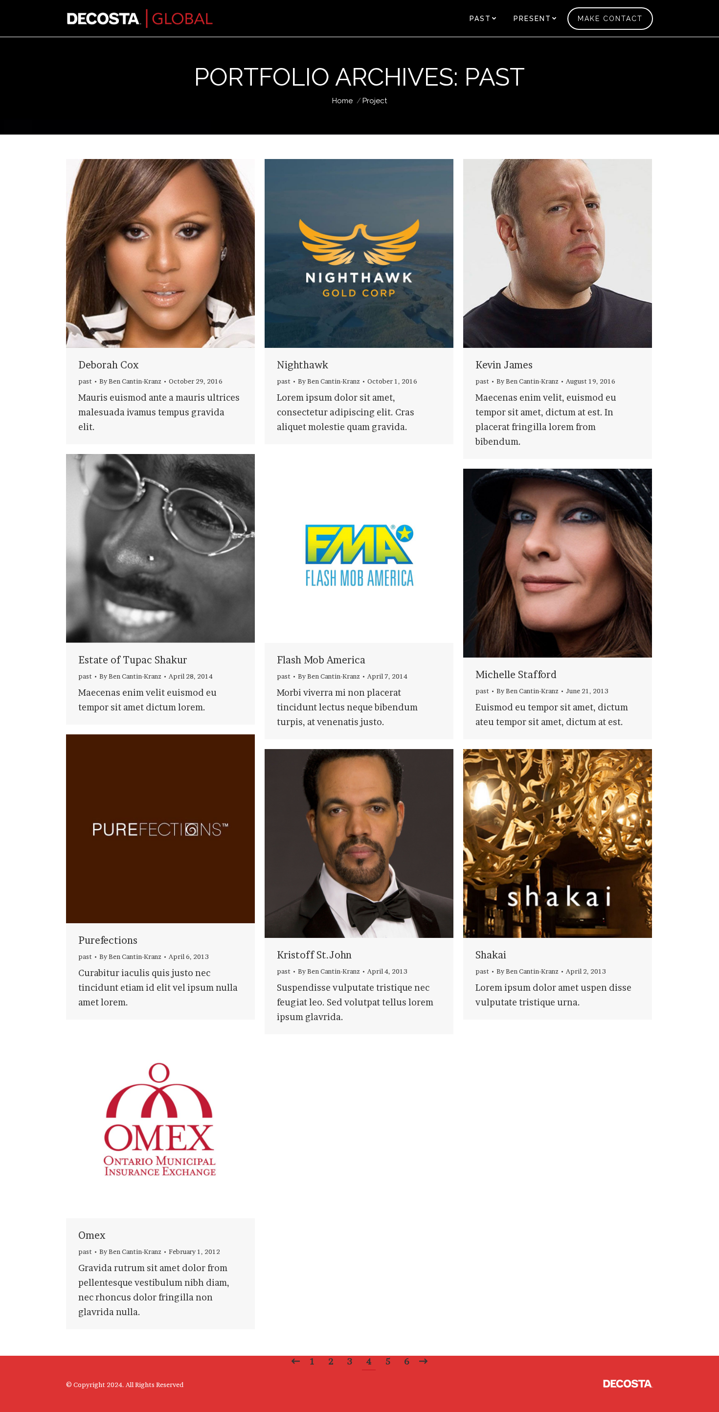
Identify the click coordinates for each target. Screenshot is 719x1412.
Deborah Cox (108, 365)
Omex (91, 1235)
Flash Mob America (321, 660)
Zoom (147, 253)
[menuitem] (483, 18)
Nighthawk (302, 365)
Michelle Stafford (516, 675)
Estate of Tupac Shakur (132, 660)
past (85, 381)
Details (173, 253)
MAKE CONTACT (610, 19)
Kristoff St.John (314, 955)
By (130, 381)
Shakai (490, 955)
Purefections (107, 940)
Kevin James (504, 365)
